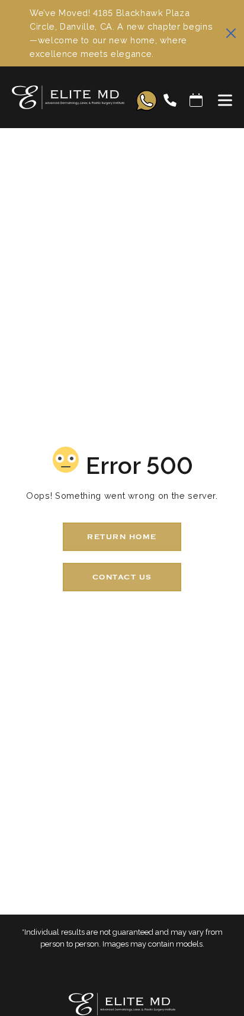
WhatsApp (146, 100)
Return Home (122, 537)
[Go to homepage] (62, 100)
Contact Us (122, 577)
